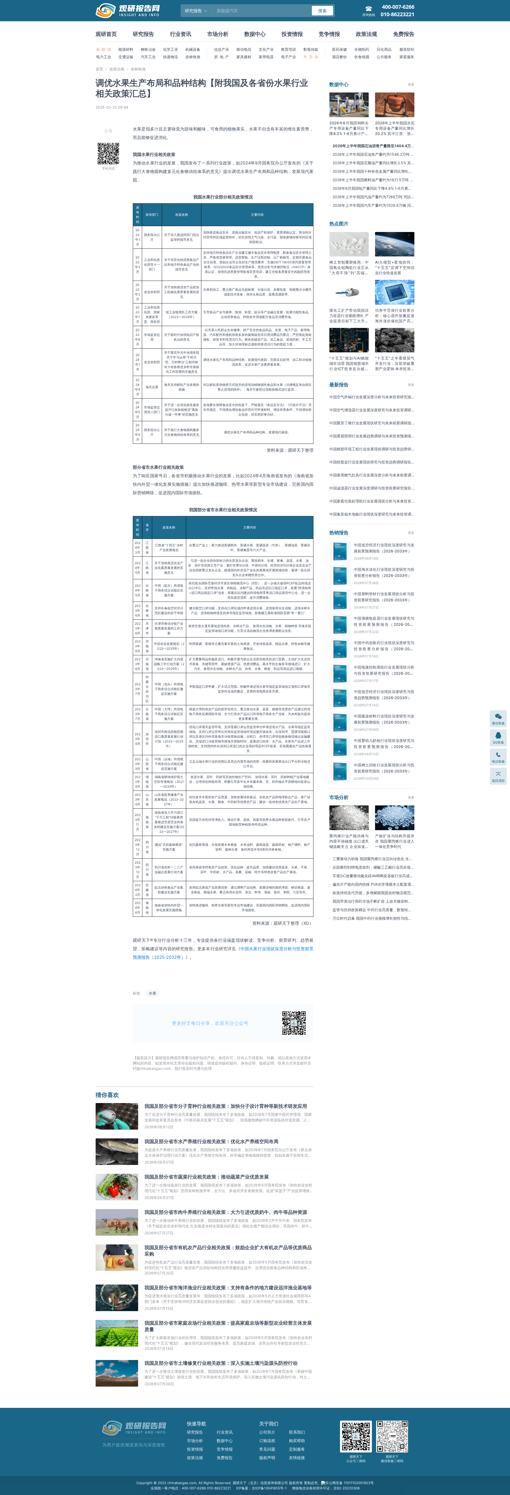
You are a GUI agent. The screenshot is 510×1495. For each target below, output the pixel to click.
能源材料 (125, 49)
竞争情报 (329, 34)
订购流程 (267, 1440)
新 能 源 (103, 49)
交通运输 (125, 56)
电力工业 (103, 56)
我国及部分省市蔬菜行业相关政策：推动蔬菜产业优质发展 (206, 1177)
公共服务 (384, 56)
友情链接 (297, 1457)
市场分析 (217, 34)
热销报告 (338, 532)
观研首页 (106, 34)
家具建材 (243, 56)
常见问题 (267, 1449)
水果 (152, 993)
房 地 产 (221, 56)
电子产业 (288, 56)
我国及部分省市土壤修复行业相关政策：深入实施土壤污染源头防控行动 (221, 1363)
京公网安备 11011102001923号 (349, 1483)
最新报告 (338, 384)
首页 (99, 69)
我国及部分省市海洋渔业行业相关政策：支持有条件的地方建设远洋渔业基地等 (228, 1287)
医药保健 (339, 49)
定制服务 (297, 1449)
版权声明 (267, 1457)
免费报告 (403, 34)
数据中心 (255, 34)
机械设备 (192, 49)
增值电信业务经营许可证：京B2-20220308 (326, 1488)
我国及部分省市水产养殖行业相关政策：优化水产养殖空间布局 (211, 1141)
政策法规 (366, 34)
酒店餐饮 (339, 56)
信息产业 (221, 49)
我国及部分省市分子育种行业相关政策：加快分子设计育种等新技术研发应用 (225, 1106)
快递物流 (170, 56)
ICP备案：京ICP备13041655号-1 (261, 1488)
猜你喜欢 (107, 1094)
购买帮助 (297, 1440)
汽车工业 (148, 56)
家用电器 (266, 56)
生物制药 (361, 49)
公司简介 (267, 1432)
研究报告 (143, 34)
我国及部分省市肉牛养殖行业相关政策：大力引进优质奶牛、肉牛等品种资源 (225, 1212)
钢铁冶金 (148, 49)
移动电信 (243, 49)
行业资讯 (180, 34)
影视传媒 (310, 49)
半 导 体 (310, 56)
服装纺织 (407, 49)
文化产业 (266, 49)
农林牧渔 (192, 56)
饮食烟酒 (361, 56)
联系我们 (297, 1432)
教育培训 (288, 49)
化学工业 (170, 49)
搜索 (322, 10)
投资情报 (292, 34)
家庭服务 (407, 56)
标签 (136, 993)
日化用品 (384, 49)
